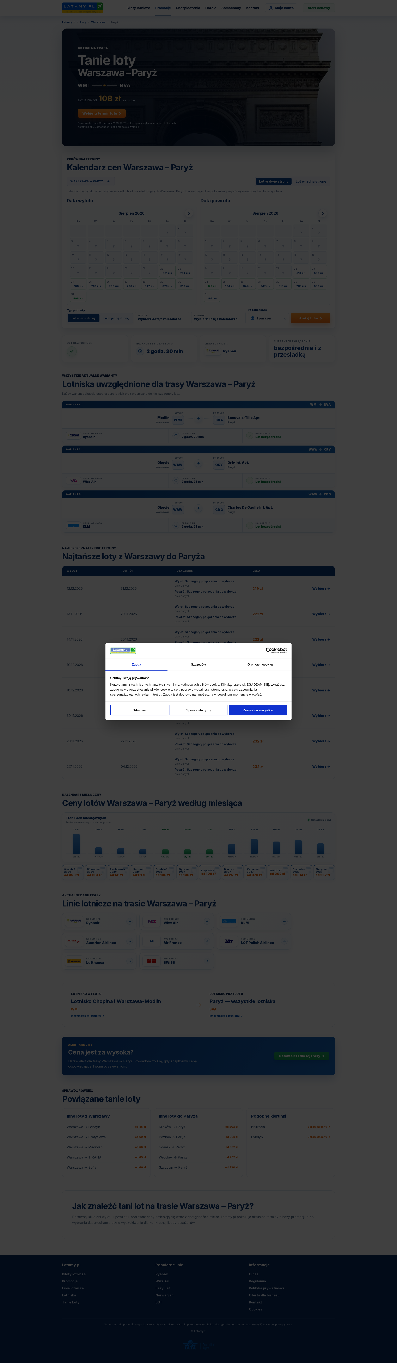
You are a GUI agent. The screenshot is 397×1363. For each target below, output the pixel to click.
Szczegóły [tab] (198, 664)
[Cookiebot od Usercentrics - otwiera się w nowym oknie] (269, 651)
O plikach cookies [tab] (261, 664)
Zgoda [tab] (136, 664)
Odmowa (139, 710)
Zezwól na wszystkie (258, 710)
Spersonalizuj (196, 710)
